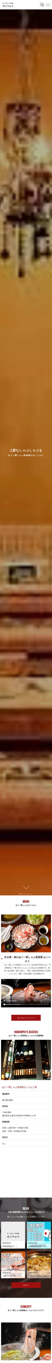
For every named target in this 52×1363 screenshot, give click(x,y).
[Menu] (48, 5)
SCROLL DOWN (26, 887)
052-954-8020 (7, 1100)
